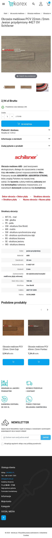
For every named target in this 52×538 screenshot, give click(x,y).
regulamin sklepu (17, 444)
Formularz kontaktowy (9, 491)
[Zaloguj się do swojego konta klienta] (40, 3)
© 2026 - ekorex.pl (11, 533)
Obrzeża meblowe (33, 13)
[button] (33, 4)
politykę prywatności (34, 444)
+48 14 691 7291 (10, 476)
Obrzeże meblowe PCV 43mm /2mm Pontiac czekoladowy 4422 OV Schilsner (38, 350)
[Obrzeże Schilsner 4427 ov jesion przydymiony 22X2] (9, 88)
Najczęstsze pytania (8, 488)
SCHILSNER (30, 295)
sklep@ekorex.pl (7, 479)
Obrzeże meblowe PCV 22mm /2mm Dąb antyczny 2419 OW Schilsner (13, 350)
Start (5, 13)
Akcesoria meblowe (17, 13)
